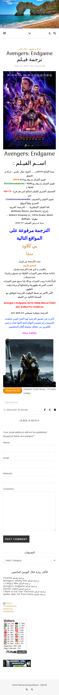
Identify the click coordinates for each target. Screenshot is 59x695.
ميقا (29, 254)
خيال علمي (22, 48)
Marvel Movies (11, 402)
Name (6, 442)
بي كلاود (29, 246)
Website (7, 473)
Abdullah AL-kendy (17, 409)
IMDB (16, 179)
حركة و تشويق (35, 48)
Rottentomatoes (14, 183)
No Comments (37, 66)
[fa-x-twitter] (32, 3)
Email (6, 457)
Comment (8, 488)
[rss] (27, 3)
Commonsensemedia (18, 199)
